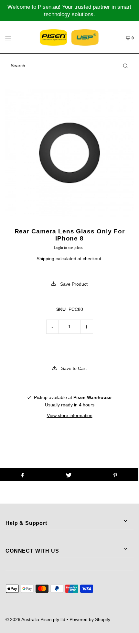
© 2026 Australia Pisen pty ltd (35, 619)
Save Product (73, 284)
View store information (69, 415)
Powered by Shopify (90, 619)
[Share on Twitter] (69, 474)
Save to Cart (73, 368)
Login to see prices (68, 247)
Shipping (45, 258)
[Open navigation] (17, 37)
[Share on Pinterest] (115, 474)
